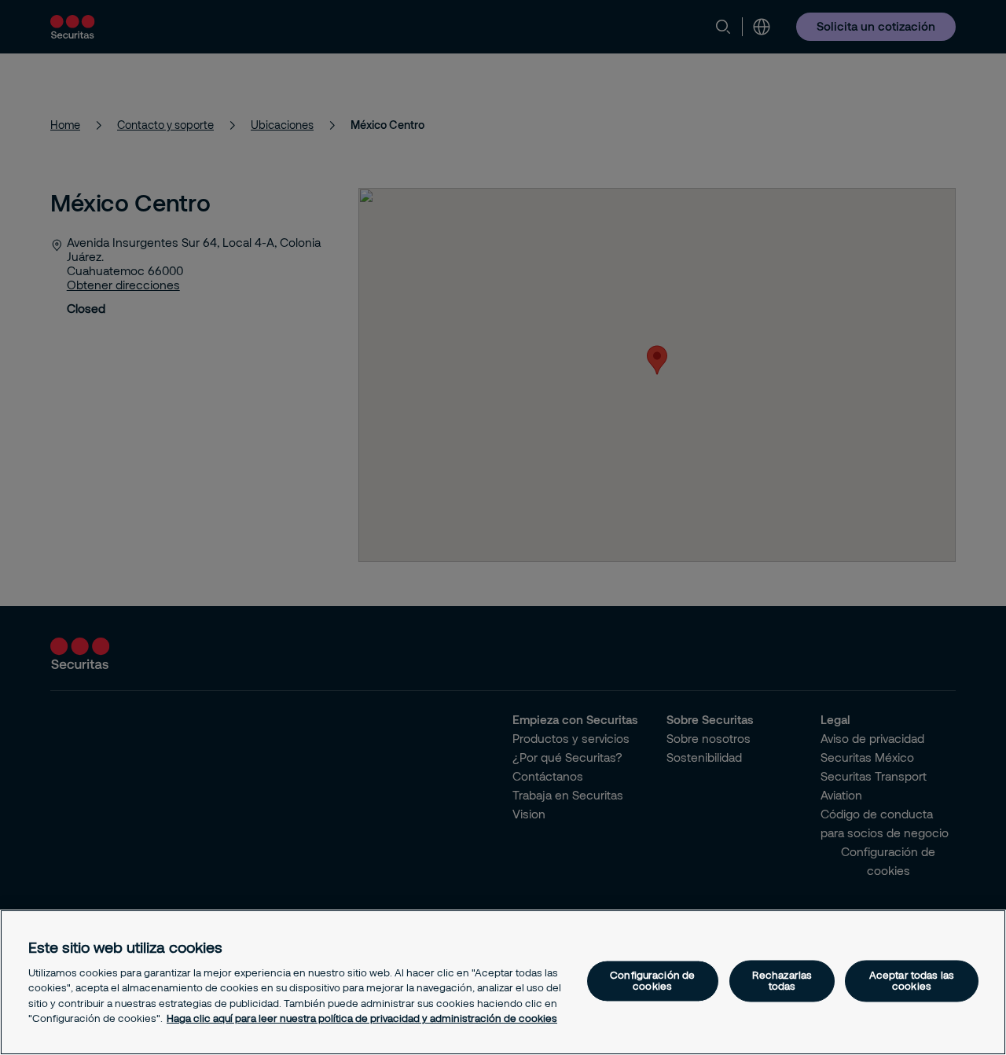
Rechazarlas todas (782, 980)
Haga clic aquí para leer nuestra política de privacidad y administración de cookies (362, 1018)
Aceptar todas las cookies (911, 980)
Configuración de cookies (652, 980)
